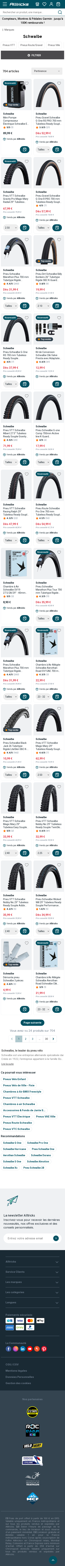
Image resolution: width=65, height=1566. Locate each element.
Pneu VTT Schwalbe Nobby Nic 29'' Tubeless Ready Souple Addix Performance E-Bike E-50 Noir (15, 902)
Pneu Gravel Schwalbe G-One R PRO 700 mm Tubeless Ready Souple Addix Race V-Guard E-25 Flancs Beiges (48, 199)
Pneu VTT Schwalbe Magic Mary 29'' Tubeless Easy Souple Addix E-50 (15, 824)
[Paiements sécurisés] (21, 1324)
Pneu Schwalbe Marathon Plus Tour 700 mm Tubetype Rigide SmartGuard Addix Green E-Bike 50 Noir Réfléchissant (49, 589)
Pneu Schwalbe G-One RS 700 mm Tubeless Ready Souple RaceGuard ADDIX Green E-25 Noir (15, 355)
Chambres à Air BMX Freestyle (22, 1091)
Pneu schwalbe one (43, 1149)
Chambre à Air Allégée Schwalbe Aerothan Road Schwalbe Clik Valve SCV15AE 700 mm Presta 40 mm (48, 980)
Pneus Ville (54, 45)
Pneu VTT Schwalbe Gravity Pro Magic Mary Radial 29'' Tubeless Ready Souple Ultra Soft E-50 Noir (16, 199)
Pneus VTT (9, 45)
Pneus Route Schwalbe (17, 1122)
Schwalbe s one (12, 1161)
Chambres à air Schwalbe (19, 1104)
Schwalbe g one (12, 1142)
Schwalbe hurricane (14, 1149)
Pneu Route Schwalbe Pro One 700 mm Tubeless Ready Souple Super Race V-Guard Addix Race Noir (48, 511)
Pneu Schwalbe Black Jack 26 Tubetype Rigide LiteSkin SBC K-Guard (15, 746)
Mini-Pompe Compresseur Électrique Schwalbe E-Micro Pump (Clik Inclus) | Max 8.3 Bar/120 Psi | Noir (16, 120)
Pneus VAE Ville (45, 1116)
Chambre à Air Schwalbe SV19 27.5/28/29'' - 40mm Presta (14, 589)
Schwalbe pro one (37, 1142)
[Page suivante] (53, 1039)
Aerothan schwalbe (14, 1155)
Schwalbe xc (10, 1167)
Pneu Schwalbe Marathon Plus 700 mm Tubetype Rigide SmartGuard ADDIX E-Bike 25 (16, 668)
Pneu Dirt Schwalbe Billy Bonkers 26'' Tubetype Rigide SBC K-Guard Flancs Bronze (49, 277)
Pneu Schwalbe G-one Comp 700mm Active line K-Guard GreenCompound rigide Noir (48, 433)
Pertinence (40, 71)
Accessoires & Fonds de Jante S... (24, 1110)
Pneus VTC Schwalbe (16, 1128)
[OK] (56, 1238)
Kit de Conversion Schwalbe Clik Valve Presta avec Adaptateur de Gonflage (49, 355)
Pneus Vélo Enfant (14, 1079)
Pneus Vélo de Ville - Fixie (18, 1085)
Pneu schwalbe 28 (33, 1167)
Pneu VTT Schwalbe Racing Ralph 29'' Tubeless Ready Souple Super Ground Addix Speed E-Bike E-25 (16, 511)
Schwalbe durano (41, 1155)
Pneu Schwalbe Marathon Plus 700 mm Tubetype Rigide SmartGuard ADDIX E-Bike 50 (16, 277)
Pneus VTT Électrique (16, 1116)
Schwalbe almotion (38, 1161)
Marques (9, 29)
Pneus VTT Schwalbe (16, 1097)
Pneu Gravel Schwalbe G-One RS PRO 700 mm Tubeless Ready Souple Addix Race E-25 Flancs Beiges (48, 120)
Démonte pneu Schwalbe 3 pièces (13, 979)
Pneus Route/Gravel (31, 45)
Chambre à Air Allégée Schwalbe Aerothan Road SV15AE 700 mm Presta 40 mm (48, 668)
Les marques (14, 1282)
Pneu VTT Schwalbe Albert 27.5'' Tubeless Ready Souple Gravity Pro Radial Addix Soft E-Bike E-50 (16, 433)
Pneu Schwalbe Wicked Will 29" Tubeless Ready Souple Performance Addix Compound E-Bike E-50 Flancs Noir (48, 902)
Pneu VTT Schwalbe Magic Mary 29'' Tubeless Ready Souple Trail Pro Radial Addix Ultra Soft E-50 (48, 746)
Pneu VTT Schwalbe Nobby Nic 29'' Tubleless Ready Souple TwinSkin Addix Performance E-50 (49, 824)
